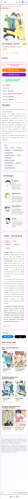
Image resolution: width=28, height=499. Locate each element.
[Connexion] (23, 2)
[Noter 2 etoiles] (5, 53)
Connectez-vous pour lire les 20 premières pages (15, 65)
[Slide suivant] (24, 348)
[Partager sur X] (20, 336)
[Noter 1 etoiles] (3, 53)
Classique (10, 93)
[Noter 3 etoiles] (7, 53)
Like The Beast (18, 6)
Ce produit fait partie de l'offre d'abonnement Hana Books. (13, 80)
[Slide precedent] (21, 348)
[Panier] (19, 2)
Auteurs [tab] (15, 241)
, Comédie (20, 93)
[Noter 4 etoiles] (10, 53)
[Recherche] (16, 2)
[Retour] (1, 2)
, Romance (15, 93)
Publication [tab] (17, 244)
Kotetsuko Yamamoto (10, 46)
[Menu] (26, 2)
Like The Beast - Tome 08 (6, 8)
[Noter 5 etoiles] (12, 53)
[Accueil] (5, 2)
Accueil (5, 6)
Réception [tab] (7, 248)
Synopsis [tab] (7, 241)
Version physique (15, 70)
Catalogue (11, 6)
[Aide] (2, 493)
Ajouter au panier (15, 74)
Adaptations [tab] (8, 244)
